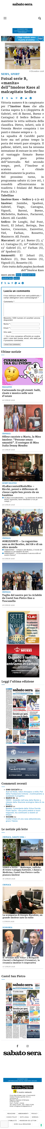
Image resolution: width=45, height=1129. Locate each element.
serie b (16, 278)
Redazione (11, 1113)
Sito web (7, 332)
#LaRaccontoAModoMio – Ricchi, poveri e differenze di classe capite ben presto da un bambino (20, 491)
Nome (7, 324)
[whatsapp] (21, 98)
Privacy (34, 1113)
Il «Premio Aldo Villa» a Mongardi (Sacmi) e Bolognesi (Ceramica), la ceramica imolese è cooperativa (21, 960)
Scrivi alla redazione (22, 1124)
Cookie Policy (12, 1117)
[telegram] (31, 98)
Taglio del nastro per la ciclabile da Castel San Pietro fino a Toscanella (22, 598)
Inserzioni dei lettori (28, 1120)
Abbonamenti (23, 1113)
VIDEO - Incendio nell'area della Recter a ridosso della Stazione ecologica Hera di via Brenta (25, 802)
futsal (18, 275)
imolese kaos (7, 278)
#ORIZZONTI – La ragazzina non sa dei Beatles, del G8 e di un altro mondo (22, 544)
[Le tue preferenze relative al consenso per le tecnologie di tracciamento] (41, 1125)
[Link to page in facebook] (17, 1046)
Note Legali (24, 1117)
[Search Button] (36, 17)
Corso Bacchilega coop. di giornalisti (22, 1095)
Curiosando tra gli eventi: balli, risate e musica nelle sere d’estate (21, 393)
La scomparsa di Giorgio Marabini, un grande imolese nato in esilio (22, 916)
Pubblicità (13, 1120)
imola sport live (28, 275)
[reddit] (26, 98)
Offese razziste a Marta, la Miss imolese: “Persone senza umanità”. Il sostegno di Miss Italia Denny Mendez (21, 441)
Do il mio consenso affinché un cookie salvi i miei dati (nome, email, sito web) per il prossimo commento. (22, 338)
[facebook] (2, 98)
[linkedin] (12, 98)
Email (7, 328)
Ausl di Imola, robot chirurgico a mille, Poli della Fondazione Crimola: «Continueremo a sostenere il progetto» (25, 794)
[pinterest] (16, 98)
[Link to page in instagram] (27, 1046)
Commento (9, 302)
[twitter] (7, 98)
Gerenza (35, 1117)
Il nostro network (24, 1092)
